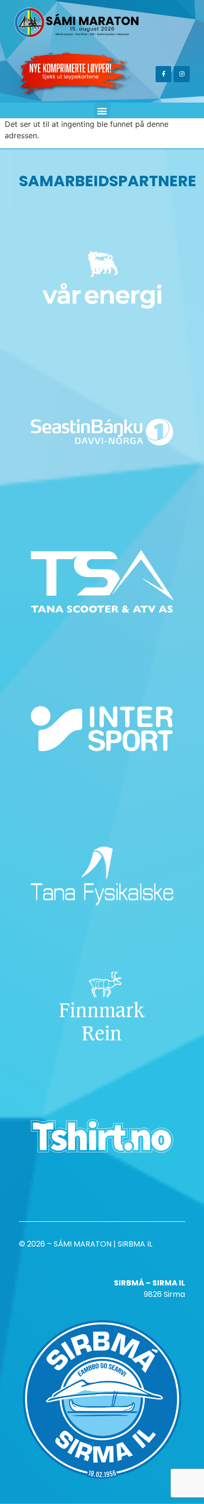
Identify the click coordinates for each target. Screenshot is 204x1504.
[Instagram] (182, 74)
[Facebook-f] (164, 74)
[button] (102, 110)
